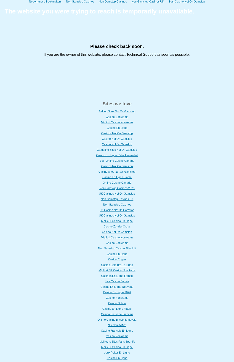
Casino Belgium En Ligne (117, 265)
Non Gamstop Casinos (117, 204)
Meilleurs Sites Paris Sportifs (117, 341)
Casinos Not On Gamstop (117, 133)
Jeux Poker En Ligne (117, 352)
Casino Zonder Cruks (117, 226)
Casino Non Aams (117, 117)
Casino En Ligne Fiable (117, 177)
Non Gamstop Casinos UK (117, 199)
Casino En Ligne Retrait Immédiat (117, 155)
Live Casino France (117, 281)
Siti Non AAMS (117, 325)
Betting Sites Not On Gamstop (117, 111)
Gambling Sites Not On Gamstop (117, 149)
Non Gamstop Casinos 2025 (117, 188)
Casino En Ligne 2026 (117, 292)
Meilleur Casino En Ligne (117, 221)
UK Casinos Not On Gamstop (117, 193)
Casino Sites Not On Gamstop (117, 171)
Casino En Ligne (117, 127)
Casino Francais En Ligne (117, 330)
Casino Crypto (117, 259)
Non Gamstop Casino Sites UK (117, 248)
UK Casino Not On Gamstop (117, 210)
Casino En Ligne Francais (117, 314)
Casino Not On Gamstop (117, 138)
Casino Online (117, 303)
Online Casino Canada (117, 182)
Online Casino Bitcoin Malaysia (117, 319)
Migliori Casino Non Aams (117, 122)
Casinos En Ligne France (117, 275)
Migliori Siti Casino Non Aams (117, 270)
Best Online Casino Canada (117, 160)
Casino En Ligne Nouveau (117, 286)
